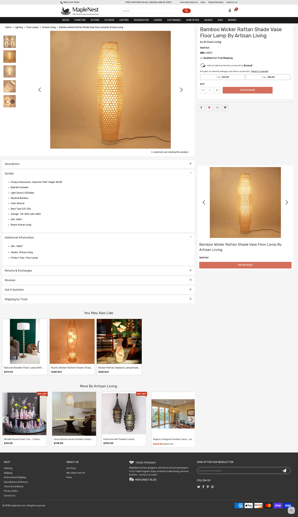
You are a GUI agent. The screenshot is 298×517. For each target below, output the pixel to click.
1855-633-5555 (71, 2)
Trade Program (215, 2)
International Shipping (15, 477)
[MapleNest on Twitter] (199, 487)
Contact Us (231, 2)
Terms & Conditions (13, 486)
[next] (181, 90)
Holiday (208, 20)
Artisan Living (212, 41)
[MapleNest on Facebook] (203, 487)
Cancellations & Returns (16, 482)
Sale (220, 20)
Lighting (124, 20)
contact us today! (148, 474)
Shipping (8, 473)
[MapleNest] (83, 11)
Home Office (192, 20)
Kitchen (95, 20)
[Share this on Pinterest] (209, 107)
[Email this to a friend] (217, 107)
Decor (65, 20)
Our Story (71, 468)
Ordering (8, 468)
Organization (141, 20)
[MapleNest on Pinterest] (208, 487)
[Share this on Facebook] (201, 107)
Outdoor (109, 20)
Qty (202, 84)
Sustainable (174, 20)
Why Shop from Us (189, 2)
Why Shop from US (75, 473)
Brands (232, 20)
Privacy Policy (11, 491)
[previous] (40, 90)
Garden (158, 20)
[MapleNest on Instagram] (212, 487)
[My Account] (230, 11)
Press (69, 477)
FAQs (203, 2)
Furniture (80, 20)
